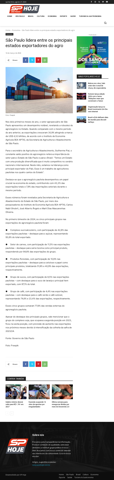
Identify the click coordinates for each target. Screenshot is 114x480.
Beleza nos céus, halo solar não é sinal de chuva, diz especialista (97, 85)
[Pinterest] (38, 60)
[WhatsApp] (45, 60)
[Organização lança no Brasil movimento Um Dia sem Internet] (81, 109)
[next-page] (11, 413)
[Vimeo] (103, 2)
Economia (16, 30)
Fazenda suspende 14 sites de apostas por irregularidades (37, 404)
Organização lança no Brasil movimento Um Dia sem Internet (97, 109)
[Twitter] (99, 2)
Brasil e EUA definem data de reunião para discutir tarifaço (98, 119)
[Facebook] (91, 2)
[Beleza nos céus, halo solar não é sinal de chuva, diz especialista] (81, 85)
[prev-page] (7, 413)
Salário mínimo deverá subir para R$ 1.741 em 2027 (14, 404)
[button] (105, 23)
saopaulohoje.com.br (41, 465)
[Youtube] (106, 2)
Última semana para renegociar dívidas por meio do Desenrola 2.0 (60, 404)
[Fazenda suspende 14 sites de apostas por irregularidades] (39, 391)
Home (8, 30)
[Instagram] (95, 2)
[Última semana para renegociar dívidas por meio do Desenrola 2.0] (62, 391)
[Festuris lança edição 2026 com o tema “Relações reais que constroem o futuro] (81, 96)
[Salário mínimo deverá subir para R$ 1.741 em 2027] (16, 391)
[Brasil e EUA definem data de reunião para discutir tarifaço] (81, 119)
